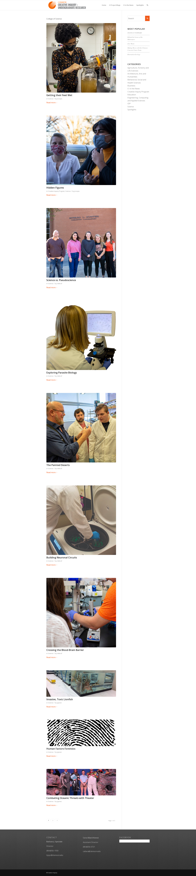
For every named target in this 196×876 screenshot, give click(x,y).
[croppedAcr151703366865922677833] (81, 520)
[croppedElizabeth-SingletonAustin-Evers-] (81, 612)
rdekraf (59, 283)
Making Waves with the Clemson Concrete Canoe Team (137, 49)
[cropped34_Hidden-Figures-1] (81, 150)
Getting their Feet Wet (59, 95)
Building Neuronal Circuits (61, 557)
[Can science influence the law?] (81, 733)
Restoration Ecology (133, 54)
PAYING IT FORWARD (134, 33)
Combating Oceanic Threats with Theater (70, 798)
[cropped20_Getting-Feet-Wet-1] (81, 58)
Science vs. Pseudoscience (61, 280)
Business (131, 85)
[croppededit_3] (81, 427)
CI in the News (133, 88)
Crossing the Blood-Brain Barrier (65, 650)
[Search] (147, 5)
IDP (129, 103)
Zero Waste (130, 44)
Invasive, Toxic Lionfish (59, 699)
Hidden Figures (55, 187)
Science (50, 99)
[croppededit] (81, 243)
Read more (51, 102)
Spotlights (131, 109)
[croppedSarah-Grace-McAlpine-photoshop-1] (81, 335)
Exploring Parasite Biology (61, 372)
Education (131, 94)
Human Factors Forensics (60, 748)
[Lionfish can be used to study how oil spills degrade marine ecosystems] (81, 683)
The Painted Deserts (58, 465)
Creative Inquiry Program (56, 191)
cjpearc (59, 703)
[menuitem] (104, 5)
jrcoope (59, 99)
